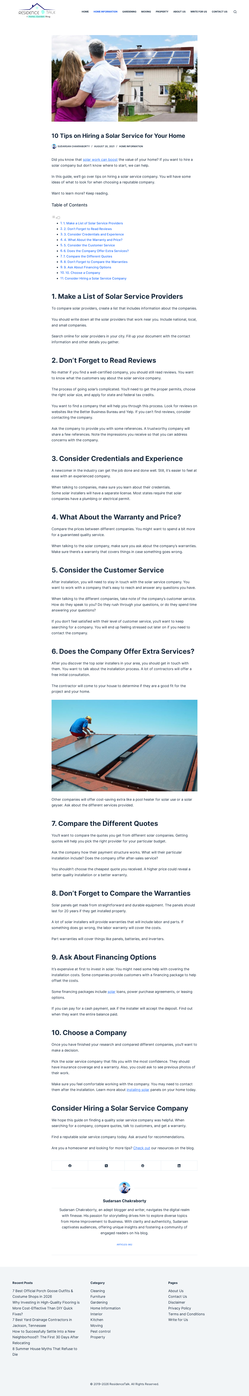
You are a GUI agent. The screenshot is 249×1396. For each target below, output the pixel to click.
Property (162, 11)
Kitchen (96, 1320)
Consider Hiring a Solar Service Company (95, 278)
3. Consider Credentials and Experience (94, 234)
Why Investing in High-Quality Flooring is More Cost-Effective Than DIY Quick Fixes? (46, 1308)
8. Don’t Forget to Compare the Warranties (96, 262)
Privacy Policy (179, 1308)
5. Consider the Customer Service (89, 245)
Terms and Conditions (186, 1314)
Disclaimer (176, 1302)
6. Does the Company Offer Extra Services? (96, 251)
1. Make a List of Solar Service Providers (93, 223)
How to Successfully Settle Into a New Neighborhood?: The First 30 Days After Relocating (45, 1337)
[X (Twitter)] (106, 1166)
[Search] (235, 11)
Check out (141, 1148)
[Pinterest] (143, 1166)
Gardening (129, 11)
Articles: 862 (124, 1244)
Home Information (105, 11)
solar (112, 992)
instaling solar (138, 1090)
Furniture (97, 1296)
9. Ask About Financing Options (87, 267)
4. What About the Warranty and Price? (93, 240)
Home (85, 11)
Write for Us (198, 11)
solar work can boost (100, 159)
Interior (96, 1314)
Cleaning (97, 1291)
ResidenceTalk (120, 1384)
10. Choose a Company (82, 273)
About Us (179, 11)
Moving (146, 11)
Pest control (100, 1331)
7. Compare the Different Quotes (87, 256)
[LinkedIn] (179, 1166)
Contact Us (219, 11)
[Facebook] (70, 1166)
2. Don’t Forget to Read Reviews (88, 229)
